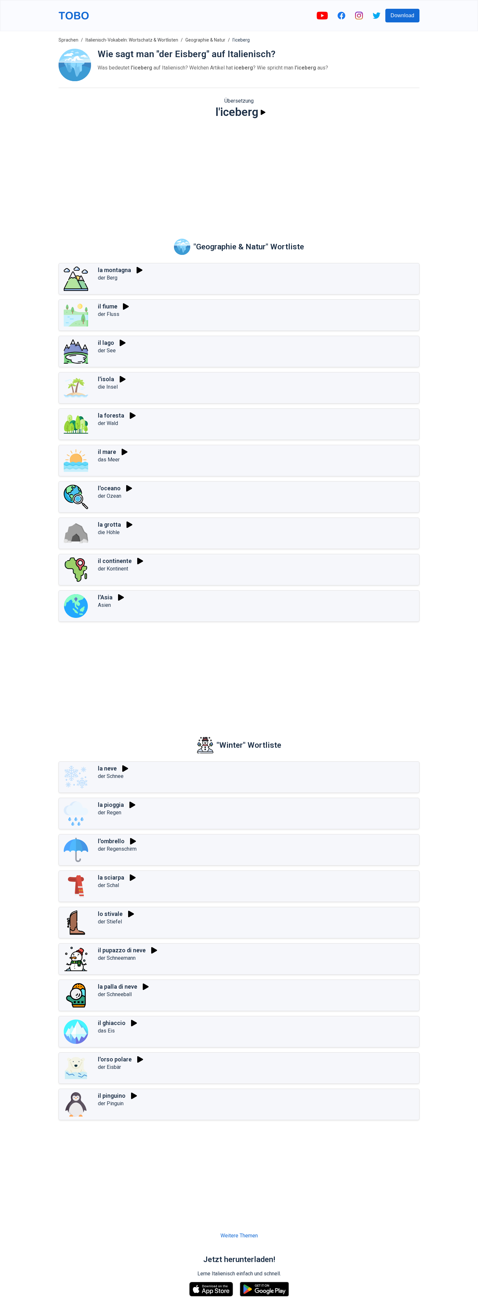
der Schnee (111, 776)
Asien (104, 605)
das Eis (106, 1031)
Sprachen (68, 40)
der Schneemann (117, 958)
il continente (115, 560)
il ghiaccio (112, 1023)
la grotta (109, 524)
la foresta (111, 415)
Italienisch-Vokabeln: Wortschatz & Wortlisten (132, 40)
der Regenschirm (117, 849)
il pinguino (112, 1095)
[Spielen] (263, 112)
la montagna (114, 270)
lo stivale (110, 913)
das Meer (109, 460)
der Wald (108, 423)
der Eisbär (109, 1067)
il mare (107, 451)
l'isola (106, 379)
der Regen (109, 812)
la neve (107, 768)
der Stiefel (110, 922)
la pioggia (111, 804)
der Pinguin (111, 1103)
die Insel (108, 387)
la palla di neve (117, 986)
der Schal (108, 885)
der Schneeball (115, 994)
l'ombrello (111, 841)
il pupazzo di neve (122, 950)
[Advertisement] (239, 174)
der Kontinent (113, 569)
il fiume (107, 306)
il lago (106, 342)
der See (107, 350)
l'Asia (105, 597)
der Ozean (109, 496)
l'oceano (109, 488)
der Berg (107, 278)
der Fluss (108, 314)
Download (402, 15)
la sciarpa (111, 877)
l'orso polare (115, 1059)
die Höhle (109, 532)
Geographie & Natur (205, 40)
